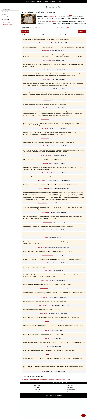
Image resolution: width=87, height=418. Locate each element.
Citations (38, 1)
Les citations (6, 11)
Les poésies (5, 14)
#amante (41, 27)
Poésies (33, 1)
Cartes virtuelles (37, 387)
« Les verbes (25, 31)
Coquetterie (43, 379)
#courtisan (36, 27)
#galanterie (59, 27)
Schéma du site (37, 389)
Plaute (70, 15)
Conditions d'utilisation (70, 389)
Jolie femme (57, 379)
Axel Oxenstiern (53, 21)
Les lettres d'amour (8, 24)
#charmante (65, 27)
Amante (37, 379)
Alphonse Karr (52, 16)
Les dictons (5, 19)
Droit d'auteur (70, 385)
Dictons (59, 1)
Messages (45, 1)
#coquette (47, 27)
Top (83, 415)
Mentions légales (70, 391)
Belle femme (65, 379)
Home (27, 1)
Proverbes (52, 1)
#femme (53, 27)
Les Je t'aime (6, 22)
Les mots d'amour (7, 9)
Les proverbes (6, 17)
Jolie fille (50, 379)
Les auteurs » (82, 31)
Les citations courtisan (27, 379)
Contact (37, 391)
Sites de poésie (37, 385)
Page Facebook (70, 387)
